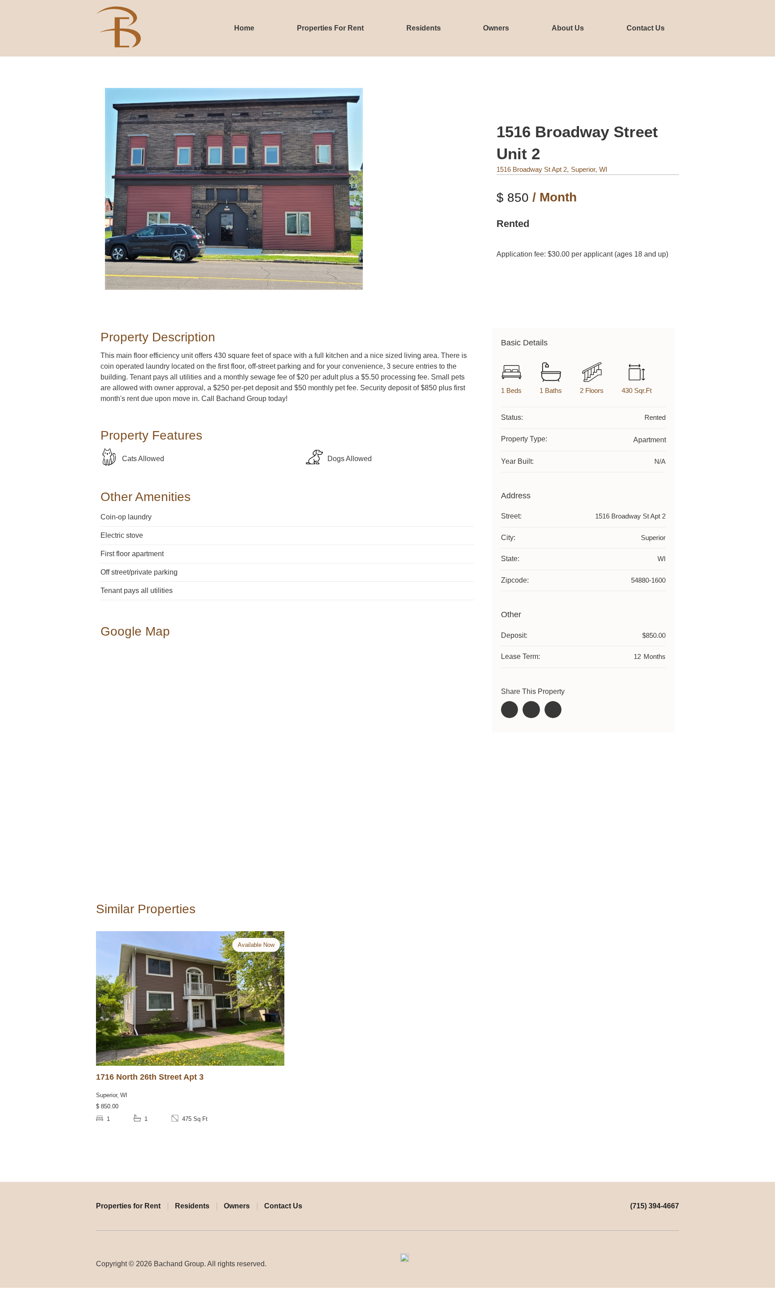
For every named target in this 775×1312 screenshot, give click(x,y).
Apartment (649, 440)
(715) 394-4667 (654, 1206)
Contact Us (646, 28)
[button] (509, 709)
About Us (568, 28)
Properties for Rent (128, 1206)
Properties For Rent (330, 28)
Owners (496, 28)
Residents (423, 28)
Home (244, 28)
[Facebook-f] (658, 1264)
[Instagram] (675, 1264)
